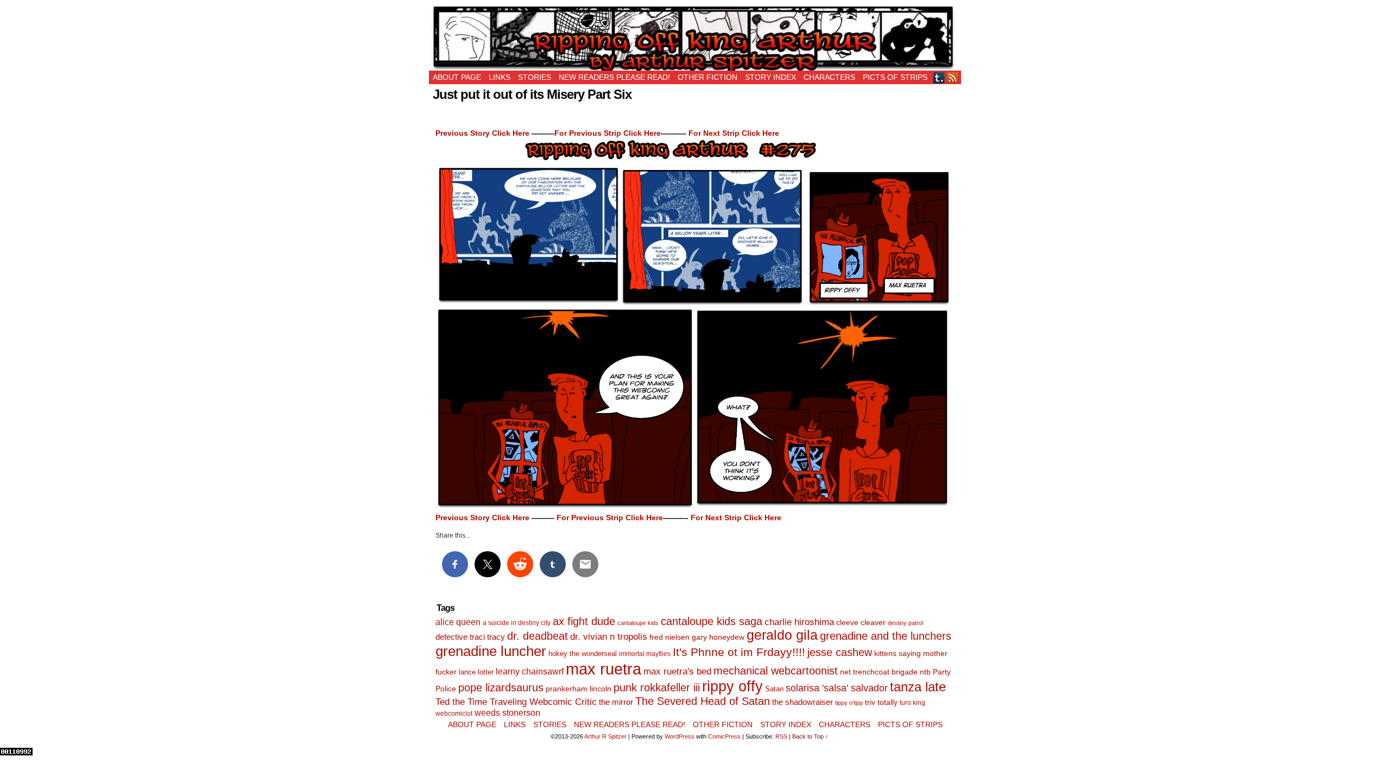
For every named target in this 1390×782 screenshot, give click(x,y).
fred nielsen (669, 637)
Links (499, 77)
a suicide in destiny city (517, 623)
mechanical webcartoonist (775, 671)
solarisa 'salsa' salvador (837, 688)
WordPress (679, 736)
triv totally (881, 702)
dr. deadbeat (537, 636)
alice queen (458, 622)
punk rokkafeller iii (657, 687)
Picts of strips (895, 77)
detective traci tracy (470, 636)
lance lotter (476, 672)
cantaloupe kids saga (711, 621)
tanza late (918, 687)
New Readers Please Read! (614, 77)
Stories (534, 77)
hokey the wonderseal (582, 654)
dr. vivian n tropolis (608, 637)
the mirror (616, 702)
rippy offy (732, 686)
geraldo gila (782, 635)
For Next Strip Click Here (733, 133)
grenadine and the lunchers (885, 636)
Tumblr (939, 77)
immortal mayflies (645, 654)
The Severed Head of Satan (702, 701)
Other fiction (707, 77)
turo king (912, 703)
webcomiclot (453, 713)
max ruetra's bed (677, 671)
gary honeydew (718, 637)
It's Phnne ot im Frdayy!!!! (739, 652)
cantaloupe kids (638, 623)
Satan (774, 689)
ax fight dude (584, 621)
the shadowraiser (802, 702)
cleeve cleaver (861, 622)
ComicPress (724, 736)
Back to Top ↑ (810, 736)
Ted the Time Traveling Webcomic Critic (516, 702)
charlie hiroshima (799, 622)
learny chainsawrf (530, 671)
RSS (952, 77)
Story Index (770, 77)
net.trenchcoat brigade (879, 672)
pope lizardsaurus (501, 687)
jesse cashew (839, 652)
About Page (457, 77)
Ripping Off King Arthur (695, 38)
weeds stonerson (507, 712)
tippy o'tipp (849, 702)
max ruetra (603, 669)
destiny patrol (905, 623)
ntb (925, 672)
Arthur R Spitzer (605, 736)
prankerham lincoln (578, 689)
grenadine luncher (490, 651)
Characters (829, 77)
